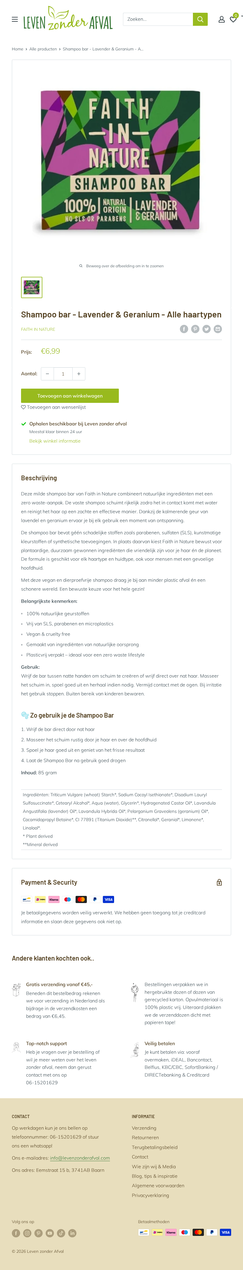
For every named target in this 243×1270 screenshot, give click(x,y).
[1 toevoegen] (47, 374)
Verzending (144, 1128)
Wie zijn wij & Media (154, 1166)
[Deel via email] (218, 328)
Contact (140, 1157)
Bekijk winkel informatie (55, 441)
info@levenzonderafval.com (80, 1158)
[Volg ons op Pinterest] (38, 1233)
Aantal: (29, 373)
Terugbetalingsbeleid (155, 1147)
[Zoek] (200, 19)
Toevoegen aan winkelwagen (70, 396)
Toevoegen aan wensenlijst (56, 407)
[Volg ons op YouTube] (50, 1233)
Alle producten (43, 49)
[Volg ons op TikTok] (61, 1233)
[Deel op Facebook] (184, 328)
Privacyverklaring (150, 1195)
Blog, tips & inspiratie (155, 1176)
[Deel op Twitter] (206, 328)
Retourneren (145, 1137)
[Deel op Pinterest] (195, 328)
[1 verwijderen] (79, 374)
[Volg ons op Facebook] (16, 1233)
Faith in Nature (38, 329)
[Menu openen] (15, 19)
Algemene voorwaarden (158, 1185)
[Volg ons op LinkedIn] (72, 1233)
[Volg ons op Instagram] (27, 1233)
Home (17, 49)
